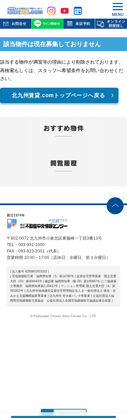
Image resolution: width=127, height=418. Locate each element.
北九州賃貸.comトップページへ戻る (58, 95)
